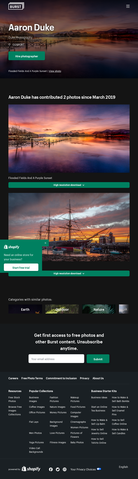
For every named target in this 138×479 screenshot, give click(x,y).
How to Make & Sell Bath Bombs (120, 399)
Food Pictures (78, 406)
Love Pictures (57, 433)
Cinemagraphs (78, 421)
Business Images (34, 399)
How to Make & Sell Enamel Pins (120, 410)
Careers (13, 378)
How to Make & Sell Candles (120, 431)
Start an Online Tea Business (99, 408)
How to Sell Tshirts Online (98, 440)
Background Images (56, 423)
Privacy (84, 378)
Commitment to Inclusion (61, 378)
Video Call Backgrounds (36, 450)
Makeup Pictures (75, 399)
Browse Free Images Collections (15, 410)
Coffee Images (37, 406)
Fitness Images (58, 442)
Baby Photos (77, 442)
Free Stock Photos (14, 399)
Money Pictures (58, 412)
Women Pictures (79, 427)
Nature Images (57, 406)
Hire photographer (26, 56)
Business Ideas (99, 397)
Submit (98, 359)
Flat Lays (33, 421)
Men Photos (35, 433)
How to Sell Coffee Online (119, 421)
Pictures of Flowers (76, 434)
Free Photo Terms (32, 378)
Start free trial (21, 267)
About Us (98, 378)
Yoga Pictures (36, 442)
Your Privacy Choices (83, 469)
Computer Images (76, 414)
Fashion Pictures (54, 399)
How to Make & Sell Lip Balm (99, 421)
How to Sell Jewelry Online (99, 431)
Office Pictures (37, 412)
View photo (55, 71)
